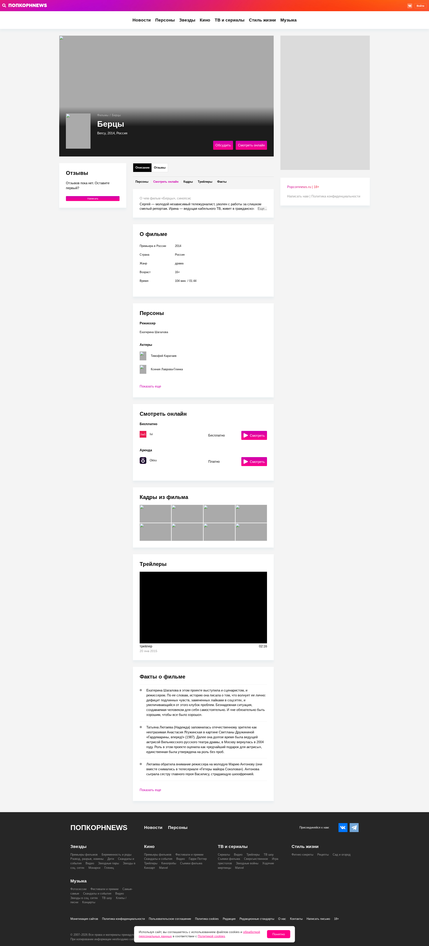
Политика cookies (207, 918)
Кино (205, 20)
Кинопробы (168, 863)
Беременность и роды (116, 854)
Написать (92, 198)
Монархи (94, 867)
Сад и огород (342, 854)
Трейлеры (150, 863)
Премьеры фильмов (84, 854)
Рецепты (323, 854)
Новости (141, 20)
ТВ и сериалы (229, 20)
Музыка (288, 20)
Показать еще (150, 386)
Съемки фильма (191, 863)
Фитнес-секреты (302, 854)
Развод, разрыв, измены (86, 858)
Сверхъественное (256, 858)
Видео (90, 863)
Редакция (229, 918)
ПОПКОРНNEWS (98, 828)
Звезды (187, 20)
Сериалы (224, 854)
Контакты (296, 918)
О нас (282, 918)
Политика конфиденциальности (335, 196)
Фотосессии (78, 889)
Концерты (88, 902)
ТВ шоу (269, 854)
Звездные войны (247, 863)
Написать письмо (318, 918)
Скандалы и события (158, 858)
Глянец (109, 867)
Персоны (165, 20)
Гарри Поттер (198, 858)
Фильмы (102, 115)
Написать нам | (299, 196)
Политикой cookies (211, 936)
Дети (110, 858)
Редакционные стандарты (257, 918)
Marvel (163, 867)
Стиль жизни (262, 20)
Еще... (262, 208)
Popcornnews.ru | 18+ (303, 187)
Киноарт (149, 867)
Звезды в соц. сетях (84, 898)
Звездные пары (108, 863)
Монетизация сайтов (84, 918)
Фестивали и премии (189, 854)
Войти (420, 5)
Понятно (278, 934)
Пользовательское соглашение (170, 918)
